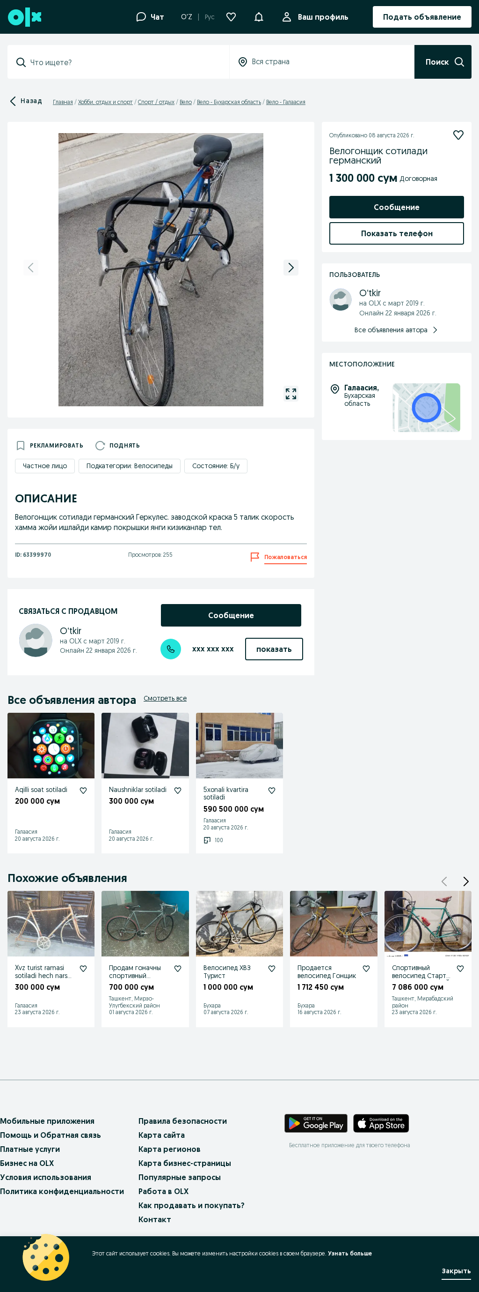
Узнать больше (350, 1253)
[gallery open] (290, 394)
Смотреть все (165, 698)
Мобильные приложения (47, 1121)
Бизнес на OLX (27, 1163)
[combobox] (124, 62)
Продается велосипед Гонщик (327, 971)
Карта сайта (161, 1135)
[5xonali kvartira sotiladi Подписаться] (272, 790)
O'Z (186, 17)
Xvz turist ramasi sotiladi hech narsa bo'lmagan (43, 975)
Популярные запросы (179, 1177)
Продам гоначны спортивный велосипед (135, 975)
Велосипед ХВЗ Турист (227, 971)
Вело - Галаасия (285, 101)
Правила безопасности (182, 1121)
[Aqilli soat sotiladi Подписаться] (83, 790)
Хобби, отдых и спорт (105, 101)
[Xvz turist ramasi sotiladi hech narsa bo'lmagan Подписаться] (83, 968)
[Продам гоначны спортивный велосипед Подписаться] (177, 968)
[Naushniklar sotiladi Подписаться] (177, 790)
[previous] (30, 268)
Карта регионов (169, 1149)
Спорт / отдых (156, 101)
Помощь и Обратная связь (50, 1135)
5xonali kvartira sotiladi (225, 793)
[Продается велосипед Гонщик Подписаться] (366, 968)
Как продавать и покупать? (191, 1205)
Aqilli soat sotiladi (41, 789)
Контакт (154, 1219)
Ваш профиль (323, 17)
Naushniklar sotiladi (138, 789)
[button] (258, 16)
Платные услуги (30, 1149)
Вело (186, 101)
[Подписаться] (458, 135)
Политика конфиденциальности (62, 1191)
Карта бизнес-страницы (184, 1163)
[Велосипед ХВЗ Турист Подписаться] (272, 968)
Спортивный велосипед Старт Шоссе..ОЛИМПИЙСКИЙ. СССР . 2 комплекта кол (421, 983)
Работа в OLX (163, 1191)
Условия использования (45, 1177)
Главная (63, 101)
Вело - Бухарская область (229, 101)
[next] (290, 268)
